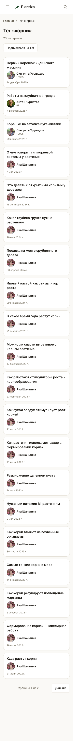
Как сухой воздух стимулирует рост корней (36, 412)
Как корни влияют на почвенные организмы (33, 534)
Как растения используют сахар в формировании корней (34, 445)
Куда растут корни (22, 658)
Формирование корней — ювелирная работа (36, 628)
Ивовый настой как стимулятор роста (32, 285)
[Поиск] (65, 6)
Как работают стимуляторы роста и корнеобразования (36, 379)
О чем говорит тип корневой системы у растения (30, 154)
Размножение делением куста (31, 475)
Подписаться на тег (20, 48)
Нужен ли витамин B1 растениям (33, 504)
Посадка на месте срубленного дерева (32, 252)
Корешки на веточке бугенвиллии (34, 124)
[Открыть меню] (7, 6)
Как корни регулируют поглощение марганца (35, 595)
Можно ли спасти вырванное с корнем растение (31, 346)
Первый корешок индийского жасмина (31, 65)
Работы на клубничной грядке (31, 96)
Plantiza (27, 7)
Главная (9, 20)
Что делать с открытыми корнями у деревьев (36, 187)
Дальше (60, 688)
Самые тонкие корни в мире (29, 565)
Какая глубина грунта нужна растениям (29, 220)
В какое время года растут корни (33, 316)
